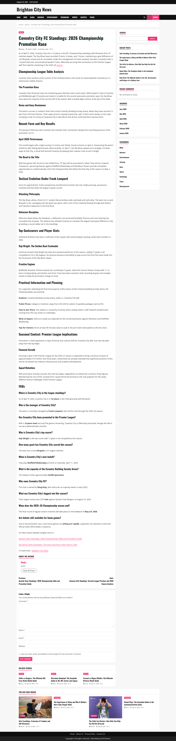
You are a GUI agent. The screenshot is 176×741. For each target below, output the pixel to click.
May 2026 (123, 114)
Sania (22, 49)
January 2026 (124, 133)
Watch (155, 17)
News (25, 17)
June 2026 (123, 109)
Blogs (32, 17)
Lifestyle (83, 17)
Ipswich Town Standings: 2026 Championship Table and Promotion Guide (50, 538)
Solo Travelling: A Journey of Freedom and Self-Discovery (138, 53)
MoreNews (95, 738)
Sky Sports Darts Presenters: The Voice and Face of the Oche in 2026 (48, 544)
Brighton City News (34, 9)
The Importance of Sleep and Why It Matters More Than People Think (70, 703)
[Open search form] (144, 17)
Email (21, 638)
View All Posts (29, 570)
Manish (22, 726)
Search (123, 32)
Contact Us (101, 734)
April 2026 (123, 119)
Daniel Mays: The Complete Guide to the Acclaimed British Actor (139, 703)
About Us (79, 734)
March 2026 (123, 123)
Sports (74, 17)
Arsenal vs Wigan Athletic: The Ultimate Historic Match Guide (98, 679)
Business (40, 17)
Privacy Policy (90, 734)
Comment (23, 601)
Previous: (39, 581)
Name (22, 630)
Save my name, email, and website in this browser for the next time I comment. (51, 654)
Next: (91, 581)
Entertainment (52, 17)
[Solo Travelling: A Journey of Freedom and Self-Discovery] (35, 707)
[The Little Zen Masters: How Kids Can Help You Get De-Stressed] (105, 707)
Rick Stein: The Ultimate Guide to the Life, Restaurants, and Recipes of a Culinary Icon (138, 79)
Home (18, 17)
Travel (92, 17)
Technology (64, 17)
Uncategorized (124, 186)
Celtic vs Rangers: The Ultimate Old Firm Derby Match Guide (32, 679)
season (60, 65)
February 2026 (124, 128)
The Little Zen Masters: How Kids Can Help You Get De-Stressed (104, 722)
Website (22, 646)
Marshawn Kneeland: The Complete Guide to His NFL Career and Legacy (64, 679)
